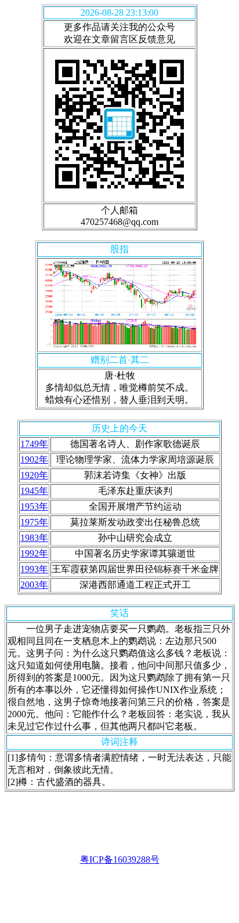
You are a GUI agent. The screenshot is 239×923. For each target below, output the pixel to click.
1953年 (34, 506)
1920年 (34, 475)
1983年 (34, 538)
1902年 (34, 459)
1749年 (34, 444)
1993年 (34, 569)
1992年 (34, 553)
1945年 (34, 491)
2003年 (34, 585)
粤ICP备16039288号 (120, 859)
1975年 (34, 522)
